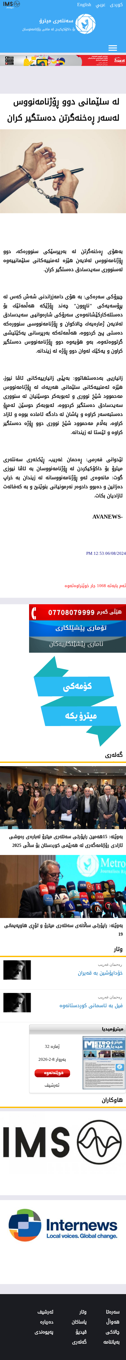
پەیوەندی (44, 1332)
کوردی (116, 4)
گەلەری (114, 755)
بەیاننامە (111, 1342)
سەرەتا (113, 1312)
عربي (100, 4)
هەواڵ (113, 1322)
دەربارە (46, 1322)
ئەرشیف (52, 1085)
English (84, 4)
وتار (118, 949)
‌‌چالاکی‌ (113, 1332)
